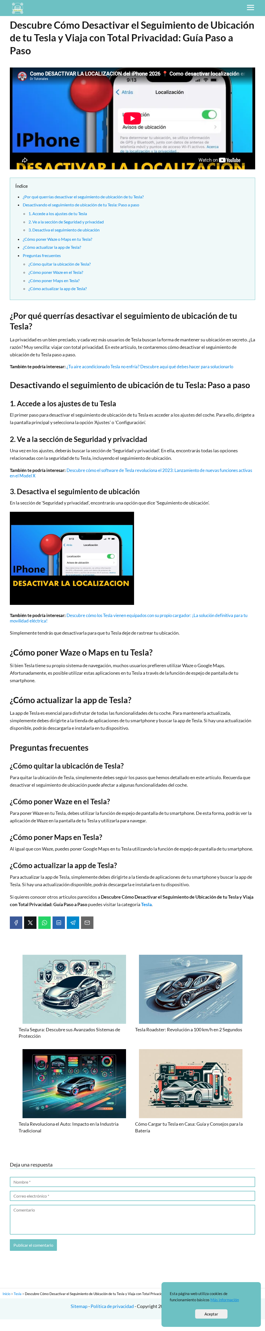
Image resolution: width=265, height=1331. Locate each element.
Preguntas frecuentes (42, 255)
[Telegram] (73, 922)
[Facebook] (16, 922)
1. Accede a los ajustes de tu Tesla (57, 213)
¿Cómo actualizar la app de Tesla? (52, 247)
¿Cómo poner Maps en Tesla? (53, 280)
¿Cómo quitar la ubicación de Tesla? (59, 263)
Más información (224, 1299)
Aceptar (211, 1314)
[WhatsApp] (44, 922)
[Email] (87, 922)
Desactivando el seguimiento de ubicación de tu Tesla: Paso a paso (81, 204)
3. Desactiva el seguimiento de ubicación (64, 229)
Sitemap (79, 1306)
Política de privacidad (112, 1306)
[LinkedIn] (59, 922)
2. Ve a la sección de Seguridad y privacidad (66, 221)
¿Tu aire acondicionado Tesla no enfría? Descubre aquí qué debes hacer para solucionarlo (150, 366)
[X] (30, 922)
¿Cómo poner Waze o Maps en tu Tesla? (57, 239)
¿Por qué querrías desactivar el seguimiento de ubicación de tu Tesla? (83, 196)
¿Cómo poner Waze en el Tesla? (55, 272)
